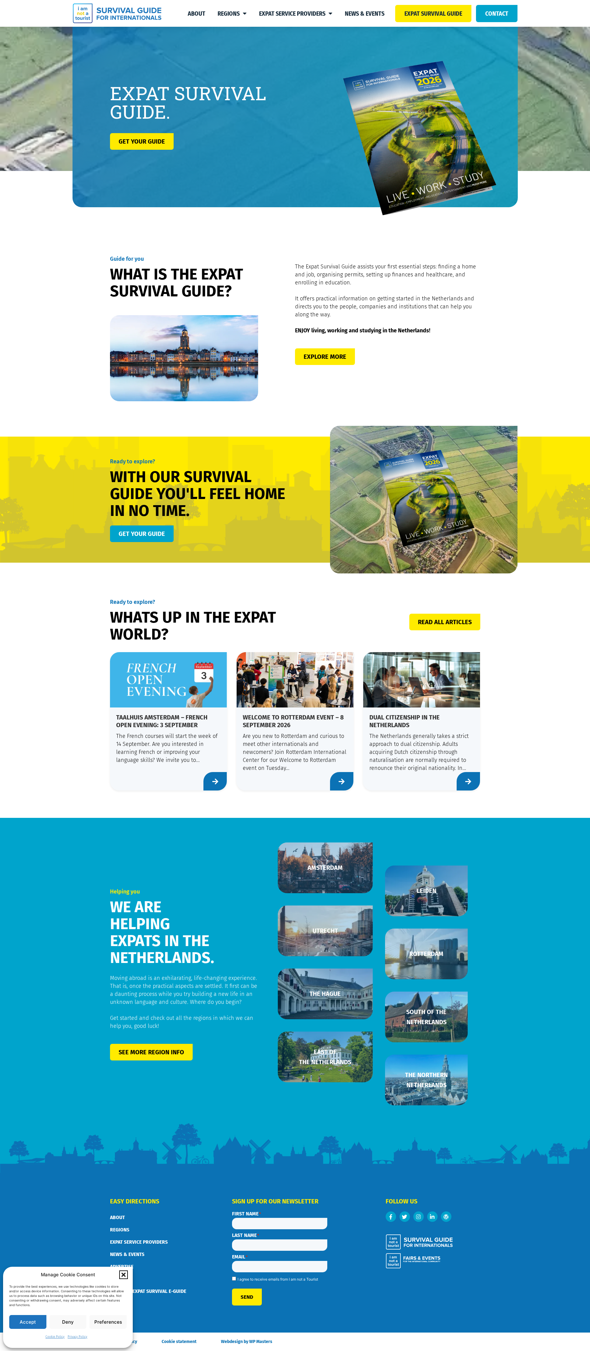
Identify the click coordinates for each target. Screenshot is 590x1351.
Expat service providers (292, 13)
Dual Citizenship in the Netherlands (404, 721)
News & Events (364, 13)
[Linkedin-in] (432, 1216)
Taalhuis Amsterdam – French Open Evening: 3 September (161, 721)
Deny (68, 1322)
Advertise (121, 1266)
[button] (123, 1275)
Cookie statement (179, 1341)
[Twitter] (404, 1216)
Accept (28, 1322)
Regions (229, 13)
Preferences (108, 1322)
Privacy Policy (77, 1337)
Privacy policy (123, 1341)
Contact (496, 13)
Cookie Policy (55, 1337)
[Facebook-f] (391, 1216)
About (196, 13)
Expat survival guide (433, 13)
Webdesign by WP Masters (246, 1341)
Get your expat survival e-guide (148, 1291)
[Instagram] (418, 1216)
